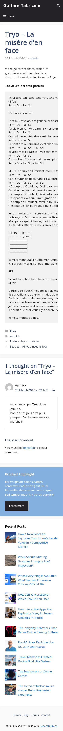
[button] (58, 5)
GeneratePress (48, 725)
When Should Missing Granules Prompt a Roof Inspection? (34, 561)
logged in (28, 448)
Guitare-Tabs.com (21, 5)
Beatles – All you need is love (29, 346)
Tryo (13, 331)
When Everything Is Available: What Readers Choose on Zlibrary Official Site (37, 580)
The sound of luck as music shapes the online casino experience (36, 690)
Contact (45, 715)
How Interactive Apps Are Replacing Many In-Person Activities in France (35, 613)
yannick (15, 336)
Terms (35, 715)
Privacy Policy (21, 715)
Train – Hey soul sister (24, 341)
